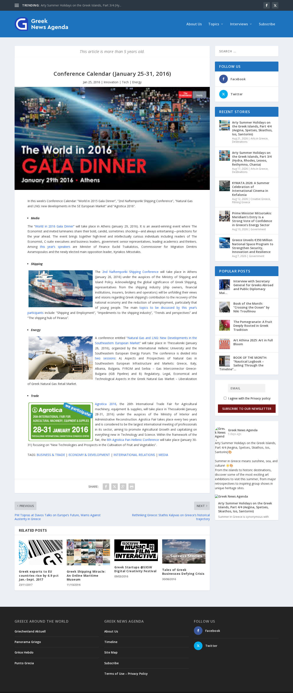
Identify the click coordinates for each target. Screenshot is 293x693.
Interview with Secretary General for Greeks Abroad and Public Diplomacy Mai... (246, 287)
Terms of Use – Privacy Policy (126, 674)
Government (258, 229)
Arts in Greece (259, 138)
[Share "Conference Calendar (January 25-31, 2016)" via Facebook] (106, 486)
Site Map (111, 652)
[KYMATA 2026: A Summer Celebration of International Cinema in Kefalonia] (224, 185)
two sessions (105, 358)
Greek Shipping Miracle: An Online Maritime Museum (86, 575)
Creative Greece (260, 199)
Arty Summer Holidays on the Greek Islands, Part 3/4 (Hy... (81, 5)
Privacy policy (261, 398)
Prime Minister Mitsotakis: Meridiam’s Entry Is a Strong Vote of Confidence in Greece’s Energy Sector (252, 219)
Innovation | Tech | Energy (123, 82)
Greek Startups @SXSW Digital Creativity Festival (135, 569)
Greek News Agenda (243, 430)
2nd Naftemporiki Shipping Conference (130, 272)
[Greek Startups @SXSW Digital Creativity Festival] (136, 550)
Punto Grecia (24, 663)
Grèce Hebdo (24, 652)
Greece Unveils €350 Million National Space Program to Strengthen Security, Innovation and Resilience (252, 246)
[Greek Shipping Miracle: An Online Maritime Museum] (88, 552)
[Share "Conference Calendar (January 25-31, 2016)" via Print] (131, 486)
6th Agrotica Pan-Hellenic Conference (133, 440)
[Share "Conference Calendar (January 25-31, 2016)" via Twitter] (114, 486)
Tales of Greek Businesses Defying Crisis (183, 572)
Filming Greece (241, 202)
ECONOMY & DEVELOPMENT (89, 455)
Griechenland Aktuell (30, 631)
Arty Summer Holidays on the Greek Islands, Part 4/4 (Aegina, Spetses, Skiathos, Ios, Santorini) (252, 128)
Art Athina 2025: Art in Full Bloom (253, 342)
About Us (194, 24)
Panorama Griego (28, 642)
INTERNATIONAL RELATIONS (134, 455)
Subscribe (267, 24)
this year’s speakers (55, 247)
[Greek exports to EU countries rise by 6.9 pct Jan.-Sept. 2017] (40, 552)
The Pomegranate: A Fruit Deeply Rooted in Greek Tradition (252, 325)
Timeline (110, 642)
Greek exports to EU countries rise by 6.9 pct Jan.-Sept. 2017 (39, 575)
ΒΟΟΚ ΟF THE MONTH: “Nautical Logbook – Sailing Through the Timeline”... (243, 363)
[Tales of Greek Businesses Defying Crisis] (184, 551)
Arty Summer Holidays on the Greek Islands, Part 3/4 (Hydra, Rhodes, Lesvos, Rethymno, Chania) (252, 158)
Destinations (239, 142)
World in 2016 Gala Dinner (54, 226)
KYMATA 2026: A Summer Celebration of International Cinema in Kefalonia (250, 189)
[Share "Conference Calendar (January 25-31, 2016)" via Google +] (123, 486)
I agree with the (249, 398)
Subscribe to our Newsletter (246, 409)
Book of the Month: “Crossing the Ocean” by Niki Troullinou (251, 307)
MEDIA (163, 455)
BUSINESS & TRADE (51, 455)
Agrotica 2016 (105, 404)
